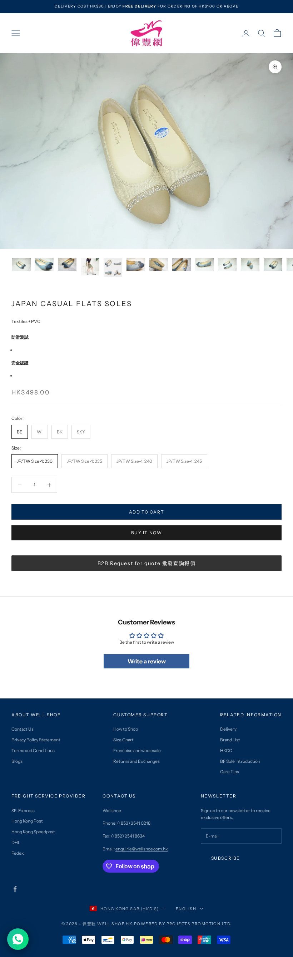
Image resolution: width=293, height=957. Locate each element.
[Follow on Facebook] (15, 889)
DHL (15, 842)
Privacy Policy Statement (35, 739)
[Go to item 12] (273, 264)
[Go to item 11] (250, 264)
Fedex (17, 853)
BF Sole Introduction (240, 761)
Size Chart (123, 739)
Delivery (228, 729)
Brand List (230, 739)
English (186, 908)
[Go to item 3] (67, 264)
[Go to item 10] (227, 264)
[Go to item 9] (204, 264)
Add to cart (146, 512)
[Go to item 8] (182, 264)
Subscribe (225, 858)
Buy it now (146, 532)
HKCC (226, 750)
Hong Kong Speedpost (33, 831)
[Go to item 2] (44, 264)
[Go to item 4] (90, 266)
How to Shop (125, 729)
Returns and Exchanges (136, 761)
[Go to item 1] (21, 264)
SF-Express (23, 810)
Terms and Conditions (33, 750)
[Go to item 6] (136, 264)
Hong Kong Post (27, 821)
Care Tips (229, 771)
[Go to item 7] (159, 264)
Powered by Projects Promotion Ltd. (183, 923)
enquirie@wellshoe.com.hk (141, 849)
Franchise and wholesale (137, 750)
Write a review (147, 661)
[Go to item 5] (113, 267)
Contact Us (22, 729)
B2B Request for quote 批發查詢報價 (147, 563)
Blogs (17, 761)
